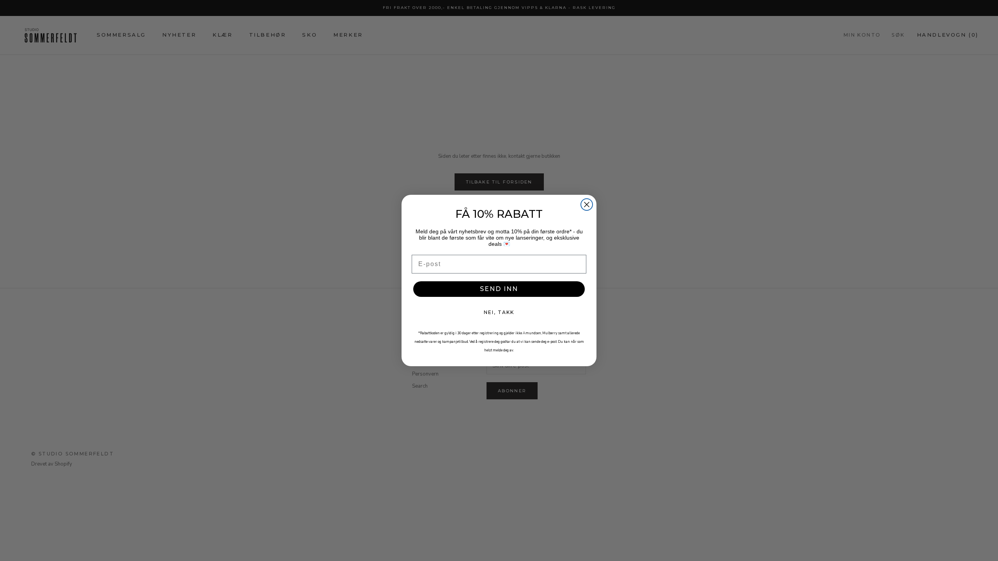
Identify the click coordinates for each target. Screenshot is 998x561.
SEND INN (499, 289)
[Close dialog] (587, 204)
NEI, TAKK (499, 312)
